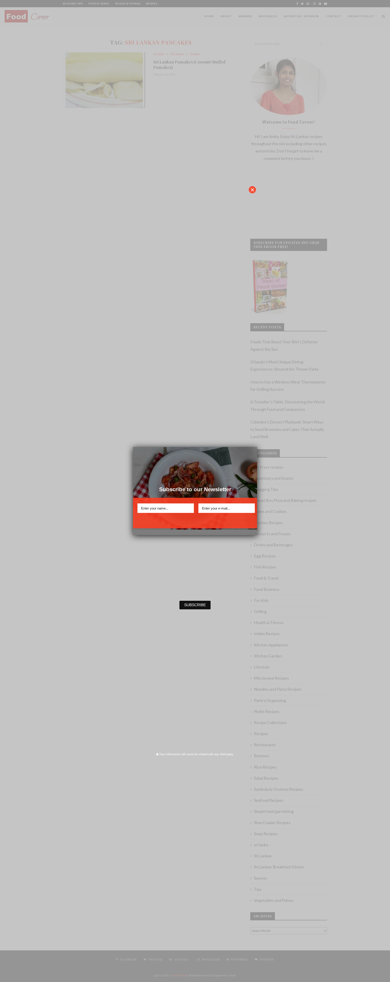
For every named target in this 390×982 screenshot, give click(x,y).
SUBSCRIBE (195, 521)
